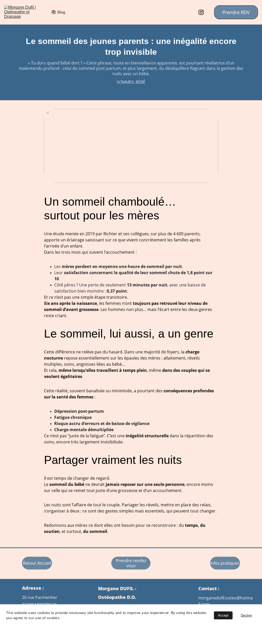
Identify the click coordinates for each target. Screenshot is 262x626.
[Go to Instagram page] (201, 12)
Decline (246, 615)
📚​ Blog (58, 12)
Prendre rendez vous (131, 563)
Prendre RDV (236, 12)
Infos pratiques (224, 563)
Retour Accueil (37, 563)
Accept (223, 615)
